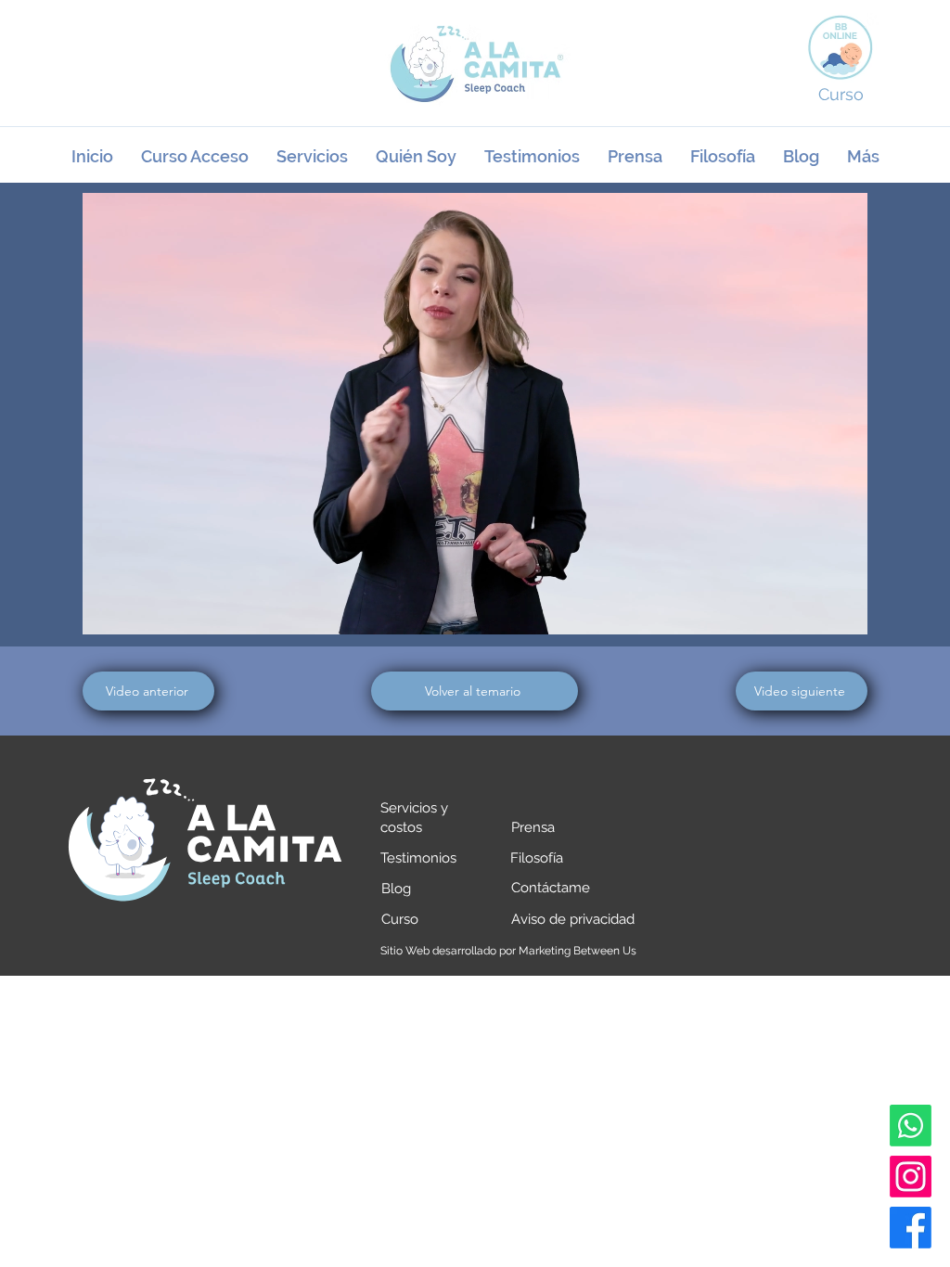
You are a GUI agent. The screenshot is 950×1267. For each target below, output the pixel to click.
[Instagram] (910, 1176)
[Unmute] (138, 609)
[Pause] (107, 609)
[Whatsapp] (910, 1125)
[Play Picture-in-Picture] (811, 609)
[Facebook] (910, 1227)
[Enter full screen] (842, 609)
